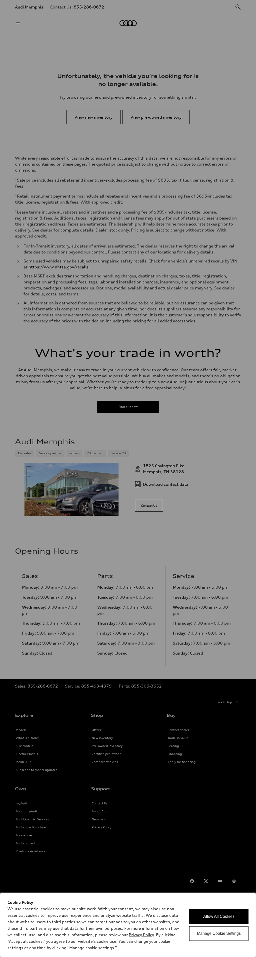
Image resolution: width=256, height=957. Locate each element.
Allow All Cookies (218, 916)
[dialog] (128, 925)
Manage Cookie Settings (219, 933)
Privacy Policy (141, 934)
